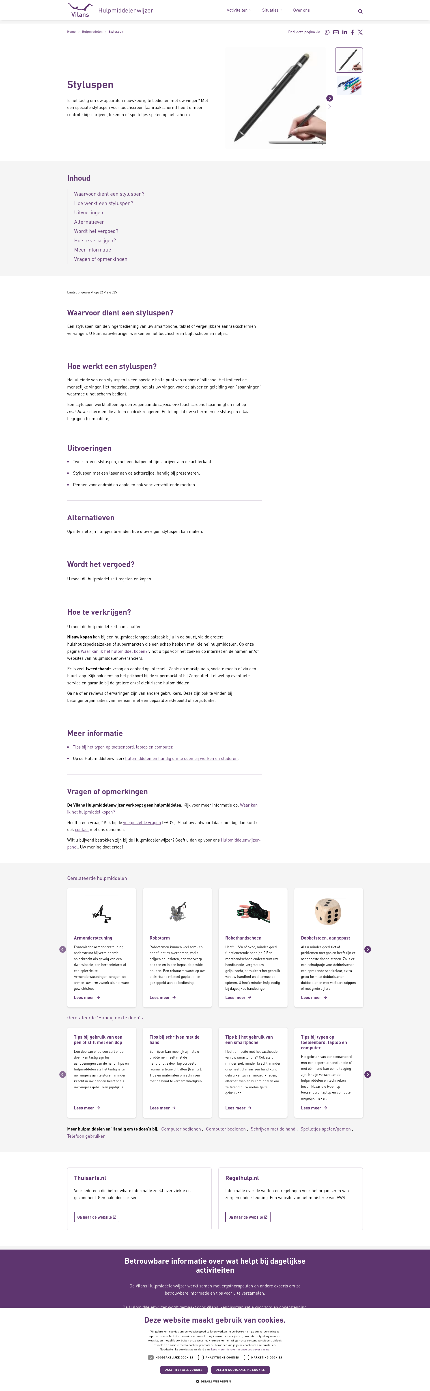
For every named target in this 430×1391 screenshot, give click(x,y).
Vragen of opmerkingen (100, 259)
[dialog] (215, 1349)
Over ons (301, 10)
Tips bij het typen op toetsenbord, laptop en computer (122, 747)
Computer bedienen (181, 1129)
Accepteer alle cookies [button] (183, 1370)
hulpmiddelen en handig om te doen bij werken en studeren (181, 758)
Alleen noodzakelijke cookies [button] (240, 1370)
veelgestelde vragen (142, 822)
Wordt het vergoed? (96, 231)
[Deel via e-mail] (336, 31)
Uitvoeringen (88, 212)
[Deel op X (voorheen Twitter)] (360, 31)
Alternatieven (90, 221)
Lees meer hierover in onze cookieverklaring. (240, 1349)
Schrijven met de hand (273, 1129)
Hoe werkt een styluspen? (103, 203)
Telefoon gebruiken (86, 1136)
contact (82, 829)
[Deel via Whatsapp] (327, 31)
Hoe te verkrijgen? (95, 240)
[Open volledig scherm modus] (320, 143)
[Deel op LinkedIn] (344, 31)
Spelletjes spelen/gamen (326, 1129)
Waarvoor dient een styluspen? (109, 193)
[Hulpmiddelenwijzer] (110, 10)
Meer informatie (93, 249)
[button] (221, 98)
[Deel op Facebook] (352, 31)
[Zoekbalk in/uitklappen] (360, 10)
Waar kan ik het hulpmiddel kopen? (114, 651)
